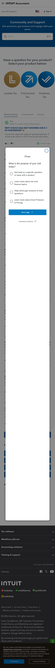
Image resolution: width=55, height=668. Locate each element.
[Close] (46, 150)
